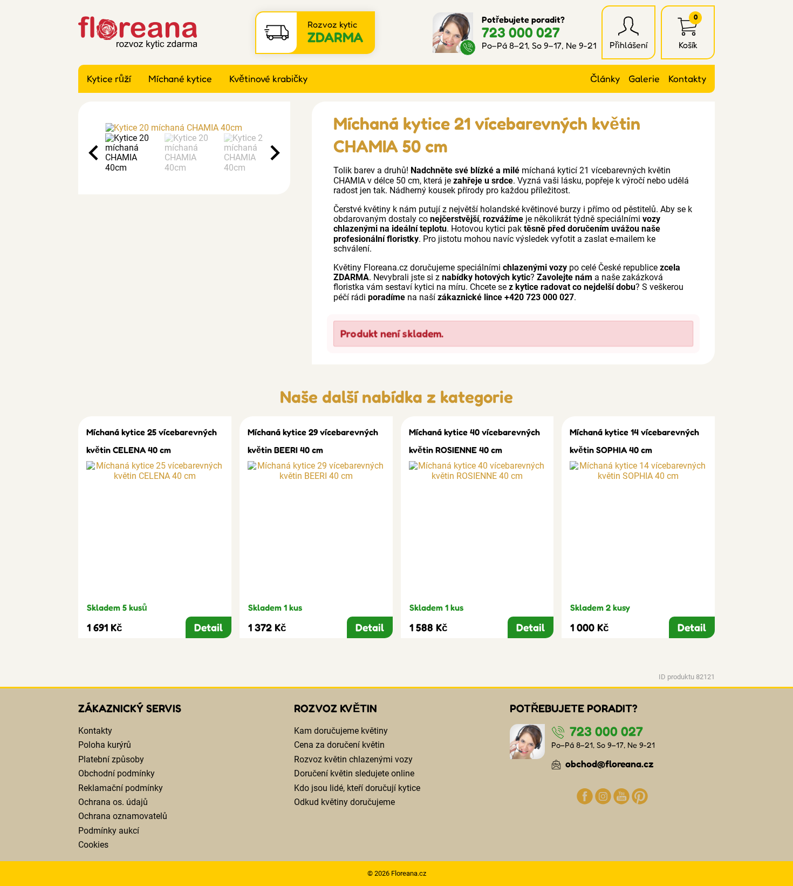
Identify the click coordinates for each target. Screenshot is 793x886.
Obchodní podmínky (116, 773)
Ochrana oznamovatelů (122, 816)
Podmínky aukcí (108, 831)
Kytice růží (109, 78)
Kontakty (687, 78)
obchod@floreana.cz (608, 763)
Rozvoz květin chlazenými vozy (353, 759)
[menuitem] (132, 153)
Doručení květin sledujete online (354, 773)
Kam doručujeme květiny (341, 731)
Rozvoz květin (335, 708)
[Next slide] (274, 153)
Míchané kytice (180, 78)
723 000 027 (521, 32)
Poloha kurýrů (104, 745)
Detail (208, 627)
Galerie (644, 78)
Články (605, 78)
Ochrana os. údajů (113, 802)
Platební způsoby (111, 759)
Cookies (93, 845)
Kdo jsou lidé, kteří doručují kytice (357, 788)
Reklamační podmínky (120, 788)
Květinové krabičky (268, 78)
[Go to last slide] (94, 153)
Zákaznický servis (129, 708)
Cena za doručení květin (339, 745)
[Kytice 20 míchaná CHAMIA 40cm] (184, 128)
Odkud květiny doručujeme (344, 802)
